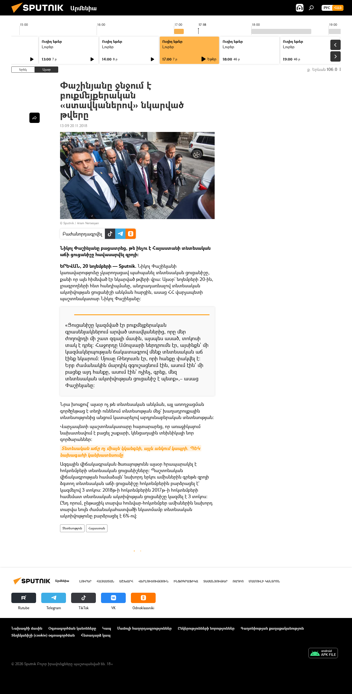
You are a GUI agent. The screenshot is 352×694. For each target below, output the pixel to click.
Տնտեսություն (72, 528)
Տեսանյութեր (215, 581)
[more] (34, 118)
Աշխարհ (126, 581)
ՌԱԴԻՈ (238, 581)
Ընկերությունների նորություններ (206, 628)
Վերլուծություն (153, 581)
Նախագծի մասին (26, 628)
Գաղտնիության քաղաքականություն (272, 628)
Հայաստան (96, 528)
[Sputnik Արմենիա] (39, 14)
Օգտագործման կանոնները (72, 628)
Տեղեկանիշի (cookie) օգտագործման (43, 635)
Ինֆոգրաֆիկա (186, 581)
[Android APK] (323, 653)
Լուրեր (47, 46)
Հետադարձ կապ (96, 635)
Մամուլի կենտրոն (264, 581)
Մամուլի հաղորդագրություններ (144, 628)
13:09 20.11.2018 (73, 125)
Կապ (106, 628)
